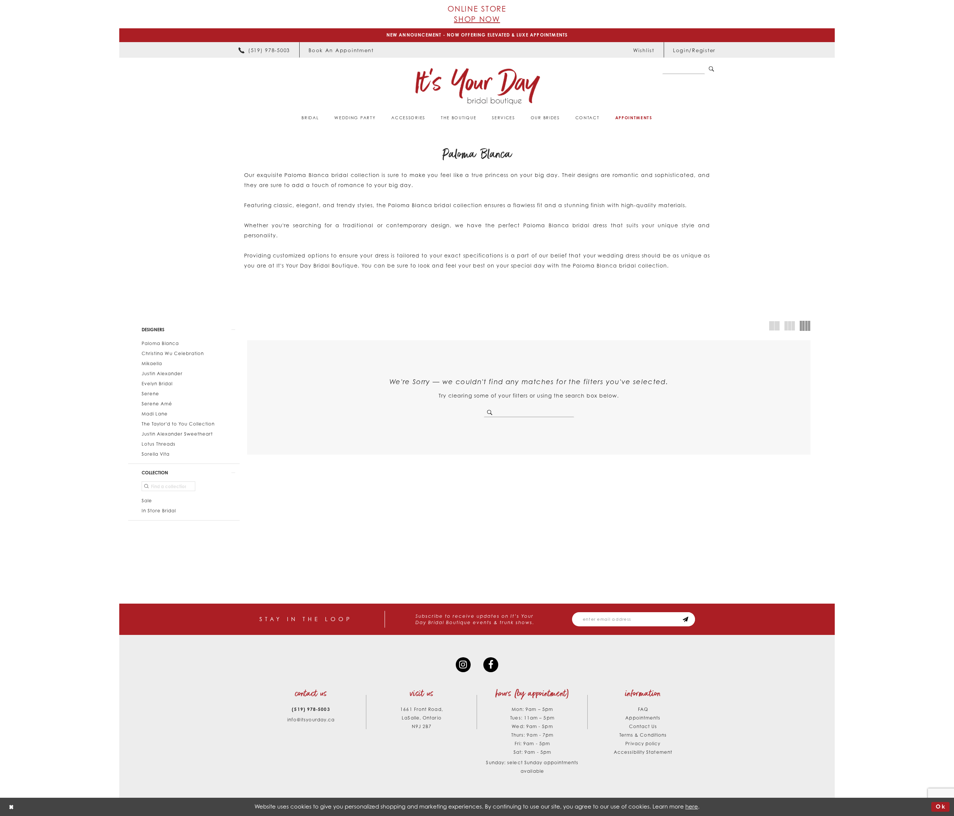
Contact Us (643, 726)
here (691, 806)
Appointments (642, 718)
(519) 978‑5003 (311, 709)
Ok (941, 806)
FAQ (643, 709)
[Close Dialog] (11, 806)
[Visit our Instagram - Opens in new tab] (463, 664)
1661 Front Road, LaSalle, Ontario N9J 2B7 (421, 717)
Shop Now (477, 19)
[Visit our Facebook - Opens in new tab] (490, 664)
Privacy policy (642, 743)
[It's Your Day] (477, 86)
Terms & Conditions (643, 735)
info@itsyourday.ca (311, 719)
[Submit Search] (711, 69)
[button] (694, 50)
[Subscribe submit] (685, 619)
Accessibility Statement (643, 752)
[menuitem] (264, 50)
